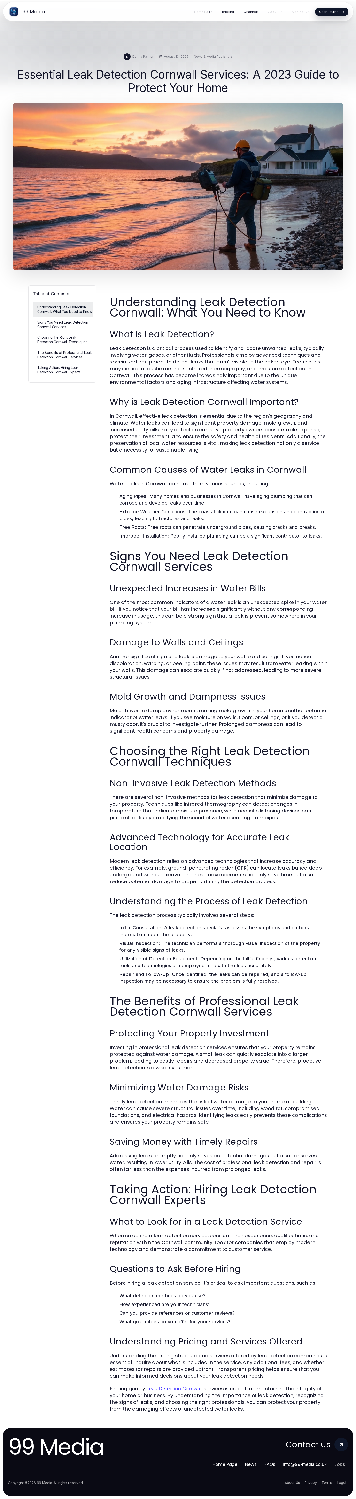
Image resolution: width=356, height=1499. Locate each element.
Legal (341, 1482)
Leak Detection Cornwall (174, 1388)
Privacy (311, 1482)
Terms (327, 1482)
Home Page (224, 1464)
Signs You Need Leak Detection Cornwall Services (62, 324)
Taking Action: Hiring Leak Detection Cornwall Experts (59, 369)
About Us (292, 1482)
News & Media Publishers (213, 56)
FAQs (269, 1464)
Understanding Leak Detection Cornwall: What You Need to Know (64, 309)
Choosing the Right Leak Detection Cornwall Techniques (62, 339)
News (251, 1464)
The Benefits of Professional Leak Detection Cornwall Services (64, 354)
